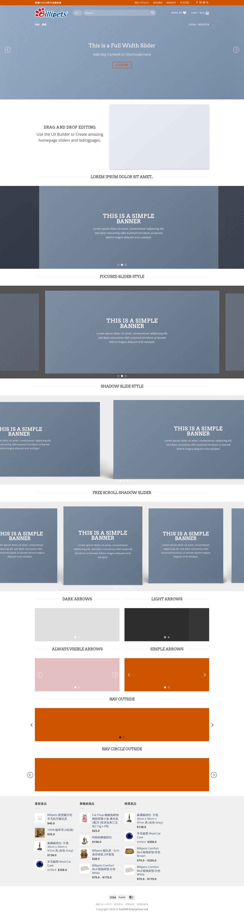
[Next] (236, 50)
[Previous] (8, 50)
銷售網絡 (158, 2)
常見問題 (184, 2)
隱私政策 (130, 904)
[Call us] (207, 2)
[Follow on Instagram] (200, 2)
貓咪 (44, 24)
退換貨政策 (142, 904)
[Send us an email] (204, 2)
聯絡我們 (171, 2)
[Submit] (153, 13)
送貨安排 (118, 904)
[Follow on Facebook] (197, 2)
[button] (200, 12)
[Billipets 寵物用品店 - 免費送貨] (51, 12)
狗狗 (37, 24)
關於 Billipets (142, 2)
